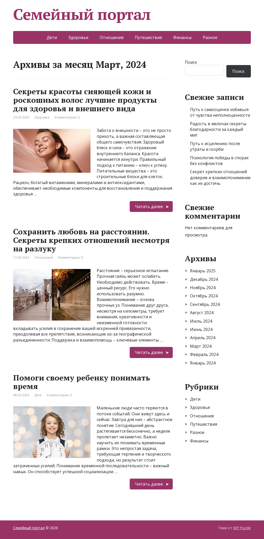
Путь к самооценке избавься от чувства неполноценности (220, 112)
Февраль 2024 (204, 354)
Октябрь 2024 (204, 296)
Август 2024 (201, 312)
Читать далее (149, 206)
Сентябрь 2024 (205, 304)
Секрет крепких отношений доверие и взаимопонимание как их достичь (220, 177)
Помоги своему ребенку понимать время (81, 381)
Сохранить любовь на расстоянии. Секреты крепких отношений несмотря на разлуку (91, 240)
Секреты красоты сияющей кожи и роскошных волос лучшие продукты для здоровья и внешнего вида (85, 100)
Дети (52, 37)
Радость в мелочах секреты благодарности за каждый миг (218, 129)
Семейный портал (82, 14)
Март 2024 (200, 346)
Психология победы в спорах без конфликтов (219, 160)
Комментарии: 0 (67, 117)
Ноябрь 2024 (203, 287)
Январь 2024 (203, 363)
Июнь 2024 (201, 329)
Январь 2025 (203, 271)
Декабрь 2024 (204, 279)
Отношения (111, 37)
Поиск (191, 62)
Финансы (182, 37)
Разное (210, 37)
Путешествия (148, 37)
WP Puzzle (242, 527)
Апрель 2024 (202, 337)
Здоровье (78, 37)
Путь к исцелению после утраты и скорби (215, 146)
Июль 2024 (201, 321)
